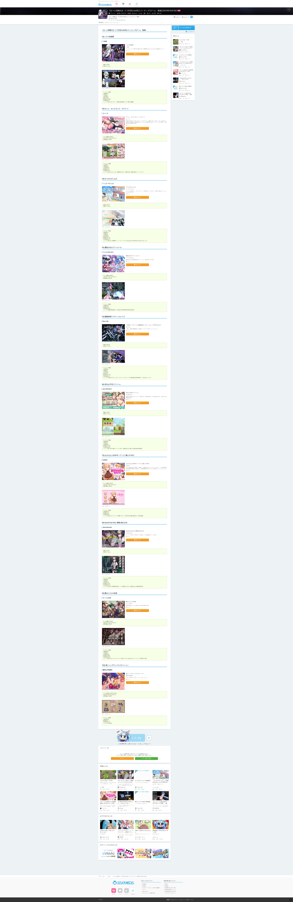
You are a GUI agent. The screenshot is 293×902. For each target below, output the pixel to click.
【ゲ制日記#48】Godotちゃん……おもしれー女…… (125, 802)
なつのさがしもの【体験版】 (143, 780)
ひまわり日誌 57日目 (106, 780)
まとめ (108, 876)
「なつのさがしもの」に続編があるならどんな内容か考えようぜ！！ (160, 782)
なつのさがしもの (131, 187)
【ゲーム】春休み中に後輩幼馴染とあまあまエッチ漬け (108, 802)
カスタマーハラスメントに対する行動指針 (151, 887)
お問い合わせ (145, 891)
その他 (160, 13)
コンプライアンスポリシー (170, 893)
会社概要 (144, 884)
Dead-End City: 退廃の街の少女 (135, 531)
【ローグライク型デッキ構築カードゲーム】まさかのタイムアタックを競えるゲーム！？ (186, 48)
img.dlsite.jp (107, 88)
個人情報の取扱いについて (170, 889)
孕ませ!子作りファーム (132, 392)
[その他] (194, 17)
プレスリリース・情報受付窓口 (148, 893)
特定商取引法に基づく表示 (170, 887)
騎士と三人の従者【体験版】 (143, 801)
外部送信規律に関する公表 (170, 891)
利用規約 (144, 886)
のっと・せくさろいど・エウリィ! (135, 117)
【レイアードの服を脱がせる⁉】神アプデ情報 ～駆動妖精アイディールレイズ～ (160, 803)
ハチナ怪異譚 (129, 45)
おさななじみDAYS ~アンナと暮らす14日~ (138, 463)
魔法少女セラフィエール (132, 255)
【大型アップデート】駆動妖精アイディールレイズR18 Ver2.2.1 (143, 325)
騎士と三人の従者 (131, 601)
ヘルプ (143, 889)
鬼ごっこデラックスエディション (135, 673)
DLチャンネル (105, 4)
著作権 (166, 884)
